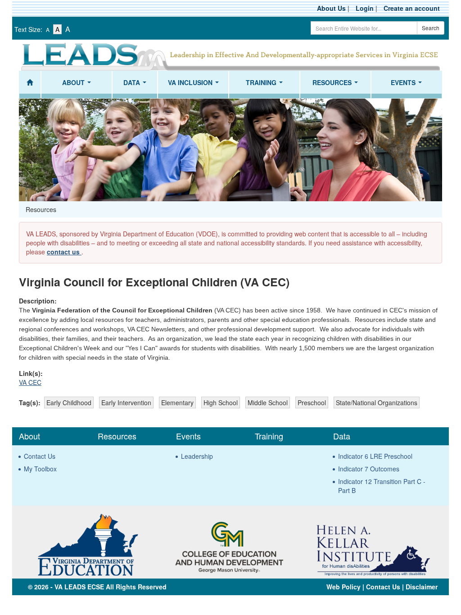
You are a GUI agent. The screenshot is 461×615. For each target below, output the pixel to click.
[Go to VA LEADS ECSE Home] (230, 55)
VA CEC (30, 382)
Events (408, 85)
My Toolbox (40, 468)
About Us (331, 8)
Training (266, 85)
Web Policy (343, 586)
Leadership (197, 456)
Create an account (412, 8)
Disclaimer (422, 586)
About (78, 85)
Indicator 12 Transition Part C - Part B (381, 486)
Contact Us (39, 456)
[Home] (30, 84)
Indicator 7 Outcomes (368, 468)
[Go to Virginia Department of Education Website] (87, 543)
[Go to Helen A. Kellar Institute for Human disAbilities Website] (373, 543)
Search (430, 28)
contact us (64, 251)
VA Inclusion (195, 85)
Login (365, 8)
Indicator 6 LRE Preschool (375, 456)
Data (136, 85)
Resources (337, 85)
